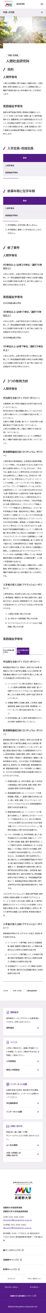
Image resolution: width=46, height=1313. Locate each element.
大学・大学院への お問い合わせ (13, 1154)
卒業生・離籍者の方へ (34, 1278)
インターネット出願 (14, 1112)
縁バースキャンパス (12, 1250)
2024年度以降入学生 (8, 651)
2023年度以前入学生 (23, 651)
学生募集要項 (12, 1103)
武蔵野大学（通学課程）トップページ (22, 1296)
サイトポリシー (34, 1287)
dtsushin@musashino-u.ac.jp (17, 1228)
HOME (5, 990)
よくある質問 (12, 1145)
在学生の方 (11, 1278)
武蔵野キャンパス (11, 1260)
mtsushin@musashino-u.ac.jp (17, 1220)
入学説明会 (11, 1061)
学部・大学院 (17, 990)
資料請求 (10, 1028)
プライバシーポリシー (11, 1287)
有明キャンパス (10, 1269)
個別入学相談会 (13, 1070)
